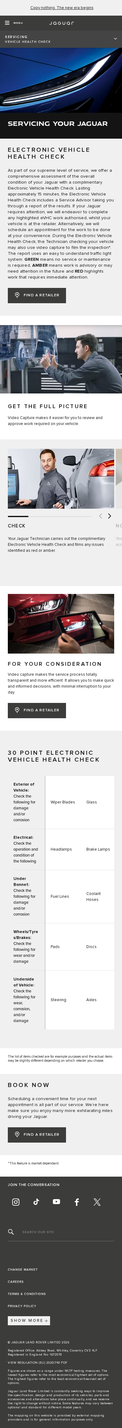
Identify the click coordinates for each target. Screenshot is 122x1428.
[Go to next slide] (109, 516)
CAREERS (16, 1282)
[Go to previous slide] (100, 516)
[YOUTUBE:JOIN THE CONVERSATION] (56, 1202)
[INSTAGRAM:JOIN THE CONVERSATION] (15, 1202)
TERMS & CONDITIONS (27, 1294)
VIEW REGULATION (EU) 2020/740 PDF (38, 1362)
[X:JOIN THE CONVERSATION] (97, 1202)
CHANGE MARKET (23, 1270)
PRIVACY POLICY (22, 1306)
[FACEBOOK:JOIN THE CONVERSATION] (76, 1202)
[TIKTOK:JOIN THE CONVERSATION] (36, 1202)
